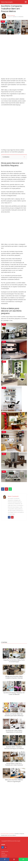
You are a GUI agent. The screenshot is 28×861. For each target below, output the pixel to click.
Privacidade (4, 855)
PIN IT (2, 21)
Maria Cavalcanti (11, 15)
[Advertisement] (11, 56)
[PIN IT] (14, 339)
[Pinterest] (6, 489)
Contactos (4, 857)
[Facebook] (2, 489)
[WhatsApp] (10, 489)
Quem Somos (4, 851)
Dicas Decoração (7, 2)
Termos (3, 853)
